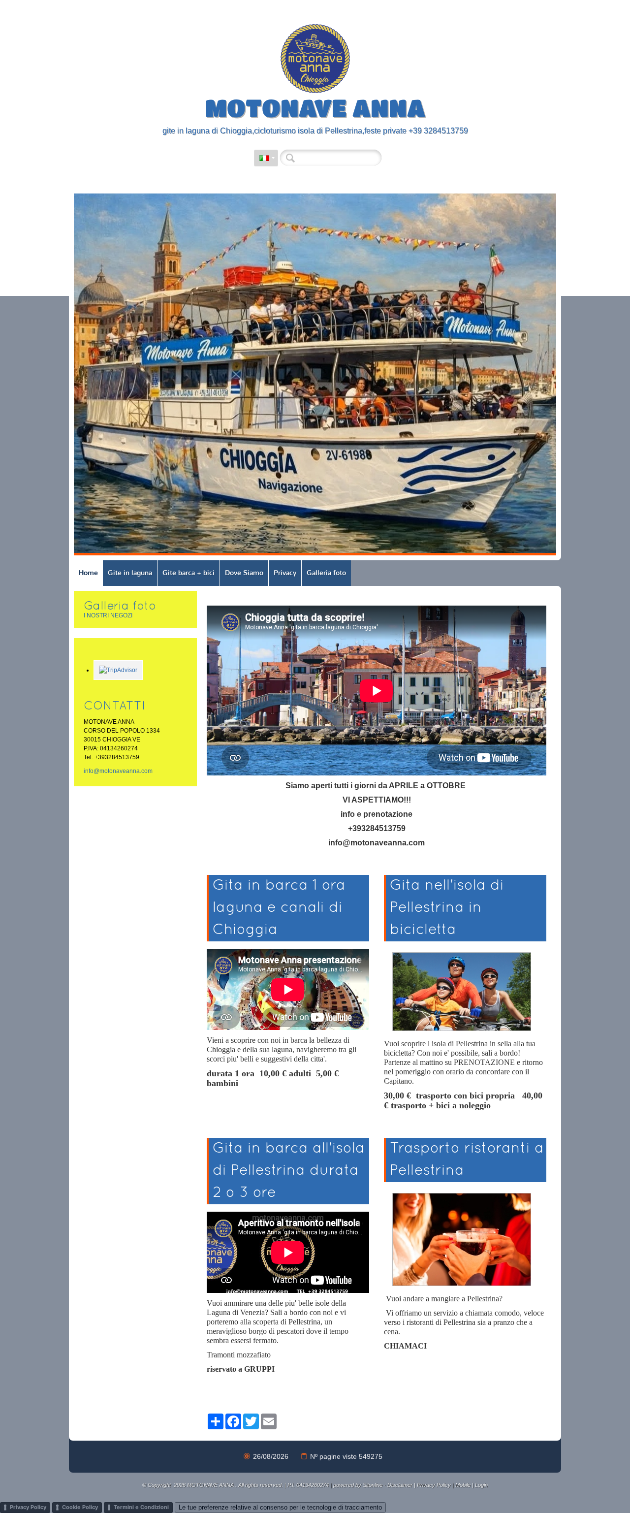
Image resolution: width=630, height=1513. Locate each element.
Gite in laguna (130, 573)
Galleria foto (326, 573)
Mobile (463, 1485)
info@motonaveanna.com (118, 771)
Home (88, 573)
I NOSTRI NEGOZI (108, 615)
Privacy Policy (434, 1485)
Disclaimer (399, 1485)
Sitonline (372, 1485)
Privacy (285, 573)
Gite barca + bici (188, 573)
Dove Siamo (244, 573)
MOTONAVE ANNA (315, 107)
